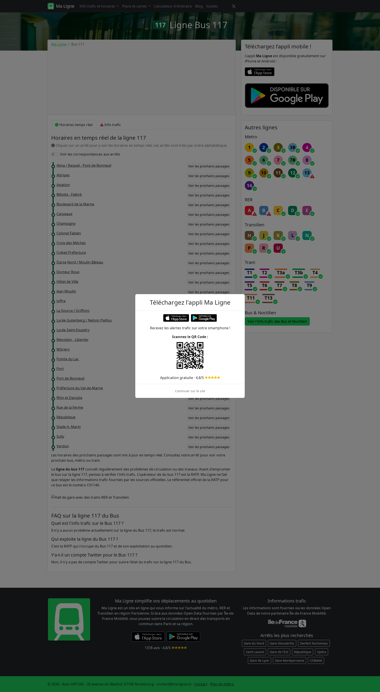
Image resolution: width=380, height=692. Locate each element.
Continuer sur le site (190, 391)
